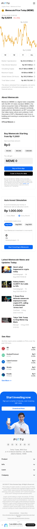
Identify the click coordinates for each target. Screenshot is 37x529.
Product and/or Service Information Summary (18, 518)
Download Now (19, 409)
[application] (18, 36)
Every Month (25, 216)
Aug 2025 (8, 224)
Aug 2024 (18, 224)
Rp (6, 145)
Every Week (11, 216)
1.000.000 (28, 151)
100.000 (8, 151)
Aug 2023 (29, 224)
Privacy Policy (24, 513)
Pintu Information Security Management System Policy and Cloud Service (19, 515)
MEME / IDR (26, 183)
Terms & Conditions (14, 513)
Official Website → (8, 122)
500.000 (18, 151)
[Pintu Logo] (5, 3)
